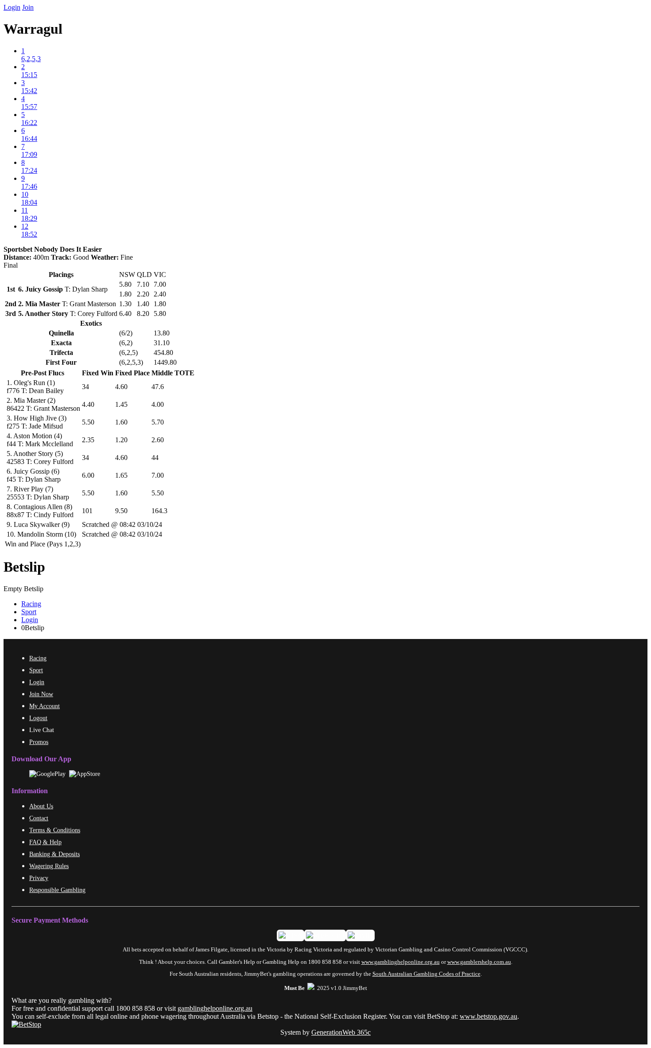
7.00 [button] (157, 475)
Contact (38, 818)
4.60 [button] (121, 386)
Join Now (41, 693)
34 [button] (85, 386)
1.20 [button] (121, 440)
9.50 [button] (121, 510)
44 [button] (155, 457)
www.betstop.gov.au (488, 1016)
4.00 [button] (157, 404)
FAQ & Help (45, 841)
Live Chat (41, 729)
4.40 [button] (88, 404)
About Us (41, 806)
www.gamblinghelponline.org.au (400, 962)
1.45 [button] (121, 404)
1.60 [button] (121, 422)
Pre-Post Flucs (42, 373)
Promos (38, 741)
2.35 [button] (88, 440)
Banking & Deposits (54, 853)
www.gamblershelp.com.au (479, 962)
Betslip (24, 567)
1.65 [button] (121, 475)
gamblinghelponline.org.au (215, 1008)
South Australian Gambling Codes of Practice (426, 974)
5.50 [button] (88, 422)
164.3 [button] (159, 510)
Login (12, 7)
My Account (44, 705)
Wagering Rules (49, 865)
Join (28, 7)
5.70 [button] (157, 422)
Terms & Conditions (54, 830)
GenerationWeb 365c (341, 1032)
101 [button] (87, 510)
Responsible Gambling (57, 889)
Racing (31, 604)
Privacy (38, 877)
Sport (28, 612)
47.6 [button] (157, 386)
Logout (38, 717)
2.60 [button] (157, 440)
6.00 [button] (88, 475)
